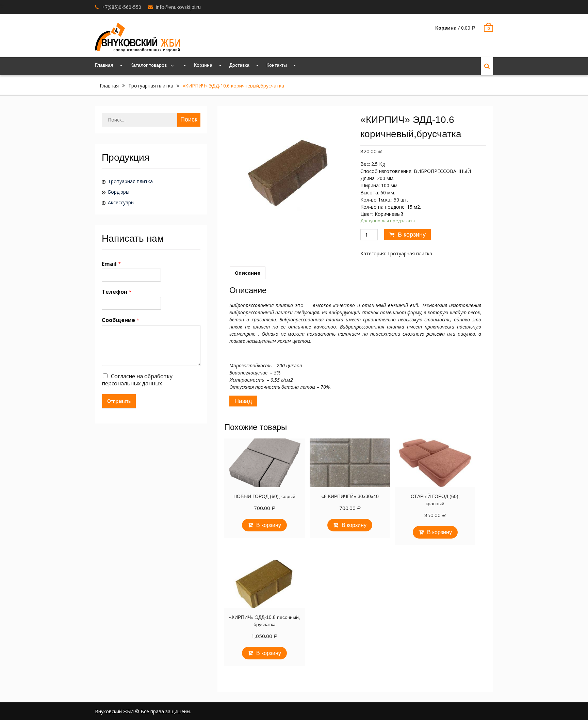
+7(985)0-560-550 (121, 7)
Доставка (239, 65)
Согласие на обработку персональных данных (137, 379)
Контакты (276, 65)
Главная (104, 65)
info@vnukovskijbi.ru (178, 7)
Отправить (119, 401)
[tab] (247, 273)
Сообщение (121, 320)
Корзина (203, 65)
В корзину (412, 234)
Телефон (117, 291)
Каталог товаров (148, 65)
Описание (247, 273)
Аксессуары (121, 202)
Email (111, 264)
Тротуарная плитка (150, 85)
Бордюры (118, 192)
